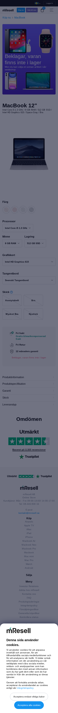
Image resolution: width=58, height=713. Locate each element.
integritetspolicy (25, 688)
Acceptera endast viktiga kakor (29, 696)
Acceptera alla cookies (29, 705)
